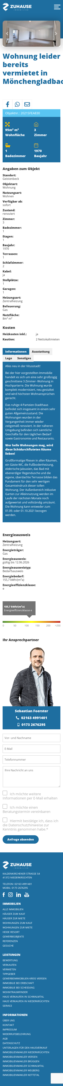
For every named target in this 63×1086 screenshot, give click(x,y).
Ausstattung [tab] (41, 351)
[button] (57, 7)
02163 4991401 (34, 717)
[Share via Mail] (27, 104)
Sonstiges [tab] (24, 358)
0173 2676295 (34, 724)
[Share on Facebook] (7, 104)
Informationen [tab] (16, 351)
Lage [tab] (8, 358)
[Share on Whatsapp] (17, 104)
